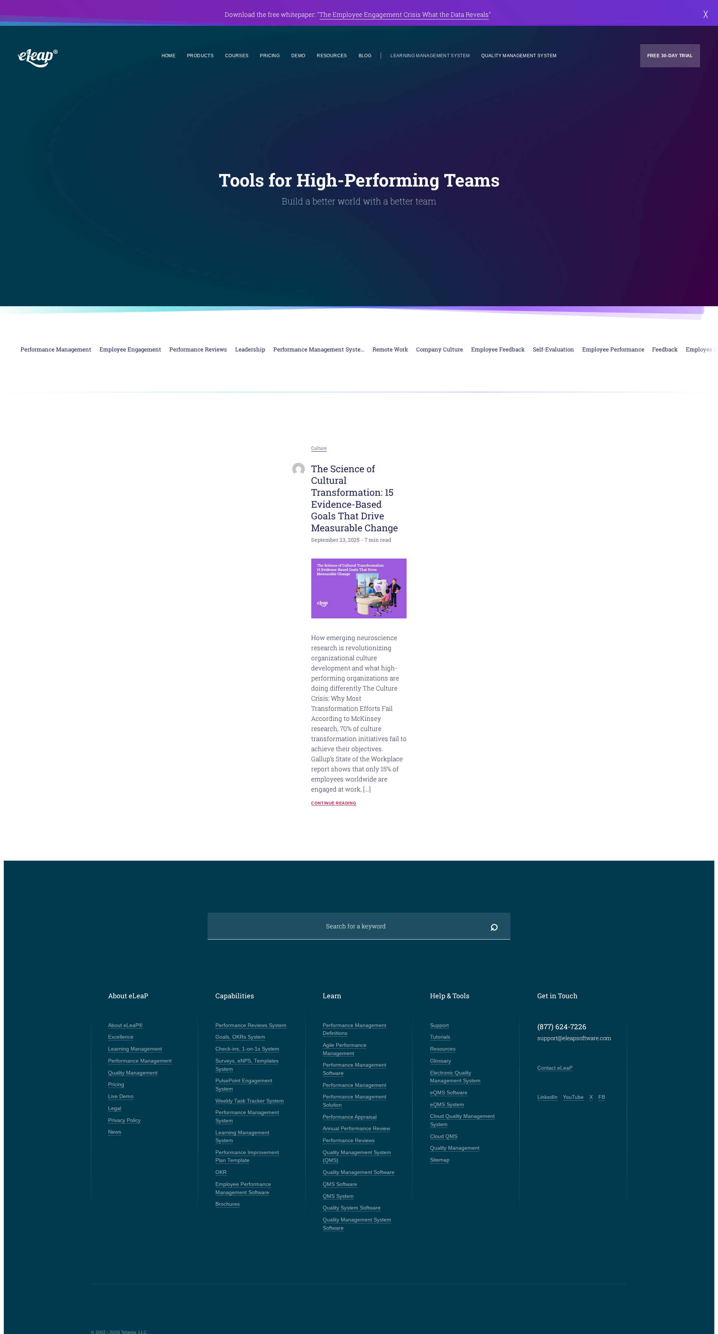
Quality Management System (518, 55)
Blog (365, 55)
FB (601, 1097)
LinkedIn (547, 1097)
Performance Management (140, 1061)
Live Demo (121, 1096)
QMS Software (340, 1184)
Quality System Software (352, 1208)
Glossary (440, 1061)
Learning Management (135, 1049)
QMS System (338, 1196)
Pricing (269, 55)
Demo (298, 55)
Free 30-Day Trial (670, 55)
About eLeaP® (125, 1025)
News (114, 1132)
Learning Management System (430, 55)
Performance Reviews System (250, 1025)
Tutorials (440, 1037)
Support (439, 1025)
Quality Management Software (359, 1172)
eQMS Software (448, 1092)
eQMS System (447, 1104)
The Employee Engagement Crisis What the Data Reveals (404, 14)
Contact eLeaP (555, 1068)
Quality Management (132, 1073)
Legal (114, 1108)
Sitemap (439, 1160)
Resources (332, 55)
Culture (318, 448)
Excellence (121, 1037)
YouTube (573, 1097)
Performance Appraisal (350, 1117)
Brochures (227, 1204)
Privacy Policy (124, 1120)
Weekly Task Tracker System (249, 1101)
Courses (236, 55)
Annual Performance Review (356, 1128)
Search (494, 926)
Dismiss (705, 14)
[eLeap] (71, 58)
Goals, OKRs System (240, 1037)
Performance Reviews (349, 1140)
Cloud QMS (443, 1136)
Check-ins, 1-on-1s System (247, 1049)
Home (168, 55)
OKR (221, 1172)
